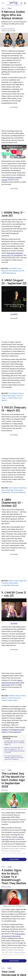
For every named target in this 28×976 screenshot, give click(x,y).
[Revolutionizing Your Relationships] (14, 2)
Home (3, 8)
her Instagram (15, 732)
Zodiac (9, 8)
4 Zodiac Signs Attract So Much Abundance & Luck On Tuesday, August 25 (14, 742)
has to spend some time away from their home (12, 682)
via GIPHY (14, 314)
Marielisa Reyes (6, 887)
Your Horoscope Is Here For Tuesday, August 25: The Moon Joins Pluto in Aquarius (14, 757)
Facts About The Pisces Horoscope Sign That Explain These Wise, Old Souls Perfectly (13, 490)
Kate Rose (4, 790)
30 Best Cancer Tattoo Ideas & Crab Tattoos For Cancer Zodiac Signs (13, 698)
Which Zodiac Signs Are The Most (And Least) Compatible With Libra (14, 583)
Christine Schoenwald (8, 29)
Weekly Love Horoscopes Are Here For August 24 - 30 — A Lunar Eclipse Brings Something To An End (14, 750)
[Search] (21, 3)
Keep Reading (14, 859)
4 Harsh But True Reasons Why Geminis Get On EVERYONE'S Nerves (12, 270)
